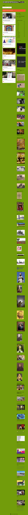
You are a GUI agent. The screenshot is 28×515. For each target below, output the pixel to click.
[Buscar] (25, 2)
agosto (18, 31)
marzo (18, 25)
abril (18, 26)
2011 (17, 21)
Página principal (5, 7)
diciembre (18, 36)
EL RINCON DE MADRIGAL (10, 2)
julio (17, 30)
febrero (18, 24)
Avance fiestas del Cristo (19, 454)
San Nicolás (9, 7)
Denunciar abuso (19, 40)
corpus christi (18, 410)
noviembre (18, 35)
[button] (14, 34)
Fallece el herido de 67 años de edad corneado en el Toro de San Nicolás (20, 464)
